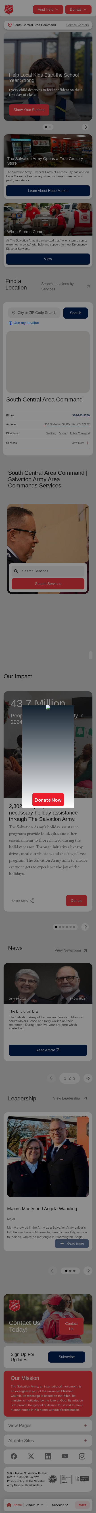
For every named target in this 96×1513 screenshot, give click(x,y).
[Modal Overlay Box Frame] (48, 756)
